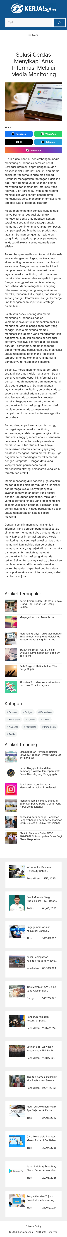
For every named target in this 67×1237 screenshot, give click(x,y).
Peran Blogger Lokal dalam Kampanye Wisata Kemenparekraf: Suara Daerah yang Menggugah (40, 771)
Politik (12, 734)
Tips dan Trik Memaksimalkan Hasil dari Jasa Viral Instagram (40, 684)
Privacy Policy (33, 1226)
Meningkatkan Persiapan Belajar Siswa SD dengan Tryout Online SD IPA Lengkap (40, 754)
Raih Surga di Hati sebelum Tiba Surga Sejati (38, 668)
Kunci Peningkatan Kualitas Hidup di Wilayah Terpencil (41, 960)
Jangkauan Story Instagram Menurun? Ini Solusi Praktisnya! (38, 786)
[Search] (59, 22)
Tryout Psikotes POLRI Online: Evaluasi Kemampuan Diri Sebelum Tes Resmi (40, 652)
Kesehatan (14, 719)
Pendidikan (50, 726)
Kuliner (46, 719)
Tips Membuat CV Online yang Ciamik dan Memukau (41, 990)
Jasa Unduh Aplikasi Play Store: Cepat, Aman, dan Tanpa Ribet (41, 1170)
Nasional (13, 726)
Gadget (28, 712)
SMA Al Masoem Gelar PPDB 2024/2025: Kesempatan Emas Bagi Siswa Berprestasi (41, 836)
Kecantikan (46, 712)
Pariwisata (31, 726)
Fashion (13, 712)
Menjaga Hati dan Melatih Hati (37, 617)
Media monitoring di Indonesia (24, 210)
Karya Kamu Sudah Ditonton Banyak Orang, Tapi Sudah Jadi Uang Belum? (41, 603)
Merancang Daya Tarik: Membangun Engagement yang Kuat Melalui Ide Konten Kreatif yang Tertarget (41, 636)
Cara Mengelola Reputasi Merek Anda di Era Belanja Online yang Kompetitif (42, 1140)
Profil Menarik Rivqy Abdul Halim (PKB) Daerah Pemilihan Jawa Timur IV (42, 901)
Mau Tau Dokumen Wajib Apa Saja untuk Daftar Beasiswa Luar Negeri (41, 1110)
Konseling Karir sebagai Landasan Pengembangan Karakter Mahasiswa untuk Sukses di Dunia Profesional (41, 819)
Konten (31, 719)
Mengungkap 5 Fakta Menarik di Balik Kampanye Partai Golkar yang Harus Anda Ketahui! (40, 803)
